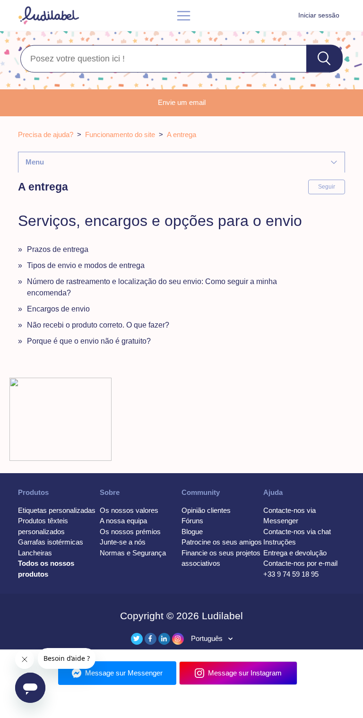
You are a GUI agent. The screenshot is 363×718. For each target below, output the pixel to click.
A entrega (181, 134)
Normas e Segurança (133, 553)
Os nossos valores (129, 510)
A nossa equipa (123, 521)
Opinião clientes (206, 510)
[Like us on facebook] (150, 639)
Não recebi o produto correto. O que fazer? (98, 325)
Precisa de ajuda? (45, 134)
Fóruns (192, 521)
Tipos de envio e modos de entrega (86, 265)
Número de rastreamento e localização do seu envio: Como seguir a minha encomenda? (152, 287)
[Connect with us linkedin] (164, 639)
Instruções (279, 542)
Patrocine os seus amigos (222, 542)
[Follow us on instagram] (178, 639)
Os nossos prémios (130, 532)
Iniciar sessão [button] (318, 15)
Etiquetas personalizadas (56, 510)
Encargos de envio (58, 309)
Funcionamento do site (120, 134)
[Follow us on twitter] (137, 639)
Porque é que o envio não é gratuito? (89, 341)
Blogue (192, 532)
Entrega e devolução (295, 553)
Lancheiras (35, 553)
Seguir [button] (326, 186)
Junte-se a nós (123, 542)
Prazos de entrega (57, 249)
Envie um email (182, 102)
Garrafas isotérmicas (50, 542)
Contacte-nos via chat (297, 532)
